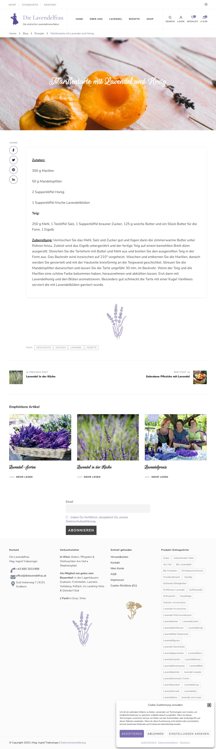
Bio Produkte (170, 570)
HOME (79, 19)
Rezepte (92, 347)
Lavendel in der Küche (94, 467)
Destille (188, 577)
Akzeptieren (132, 733)
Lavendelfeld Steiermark (175, 634)
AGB (113, 574)
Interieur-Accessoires (174, 602)
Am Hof (167, 564)
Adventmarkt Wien (184, 558)
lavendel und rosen (191, 697)
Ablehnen (155, 733)
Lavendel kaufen (171, 659)
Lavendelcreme (190, 621)
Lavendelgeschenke (173, 653)
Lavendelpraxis (156, 467)
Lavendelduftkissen (173, 627)
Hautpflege (185, 596)
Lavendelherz (195, 653)
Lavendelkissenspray (174, 665)
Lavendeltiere (170, 697)
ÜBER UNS (96, 19)
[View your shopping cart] (204, 18)
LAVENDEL (115, 19)
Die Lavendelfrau (43, 17)
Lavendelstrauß (171, 691)
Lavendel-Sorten (22, 467)
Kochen (60, 347)
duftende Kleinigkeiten (174, 583)
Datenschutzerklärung (168, 742)
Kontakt (115, 563)
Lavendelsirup (191, 684)
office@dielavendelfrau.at (31, 576)
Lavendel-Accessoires (174, 608)
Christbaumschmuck (192, 570)
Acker (166, 558)
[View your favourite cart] (192, 18)
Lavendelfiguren (171, 640)
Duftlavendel (195, 589)
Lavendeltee (190, 691)
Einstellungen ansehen (189, 733)
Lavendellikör (196, 665)
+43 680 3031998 (27, 569)
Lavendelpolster (171, 672)
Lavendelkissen (193, 659)
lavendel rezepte (192, 672)
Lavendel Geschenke (174, 646)
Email (69, 502)
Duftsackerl (169, 596)
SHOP (12, 4)
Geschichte (43, 347)
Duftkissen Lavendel (173, 589)
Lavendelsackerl (171, 684)
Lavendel (76, 347)
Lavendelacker (170, 621)
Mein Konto (117, 568)
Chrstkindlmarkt (171, 577)
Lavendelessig (195, 627)
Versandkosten (119, 557)
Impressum (185, 742)
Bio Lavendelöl (183, 564)
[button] (209, 705)
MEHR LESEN (24, 477)
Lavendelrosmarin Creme (176, 678)
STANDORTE (30, 4)
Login (180, 21)
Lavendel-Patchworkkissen (177, 615)
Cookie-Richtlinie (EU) (124, 586)
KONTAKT (50, 4)
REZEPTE (134, 19)
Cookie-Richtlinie (148, 742)
